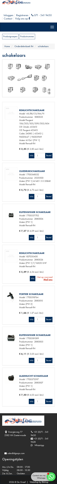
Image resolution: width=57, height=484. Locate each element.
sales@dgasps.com (16, 453)
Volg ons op (23, 18)
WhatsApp (38, 445)
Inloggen (8, 15)
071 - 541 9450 (42, 15)
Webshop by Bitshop (39, 482)
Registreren (22, 15)
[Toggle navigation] (52, 27)
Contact (8, 18)
